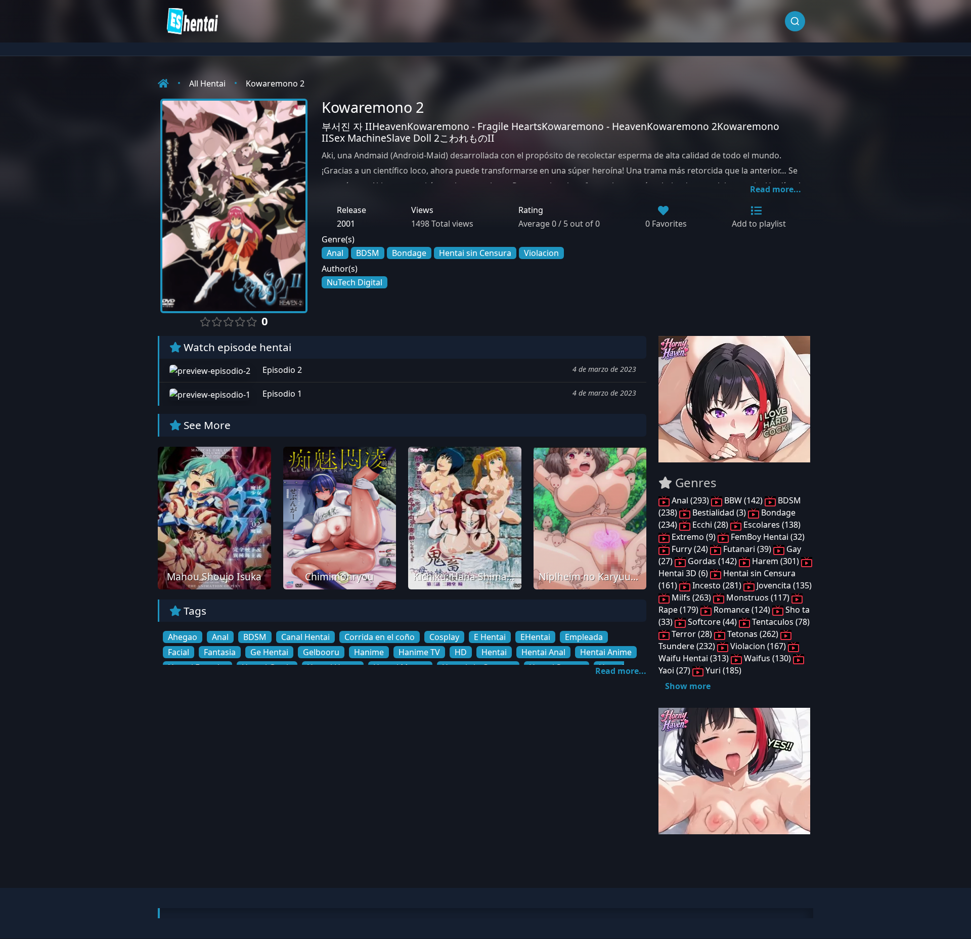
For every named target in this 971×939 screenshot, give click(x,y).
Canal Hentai (305, 637)
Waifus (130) (767, 658)
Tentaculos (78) (780, 621)
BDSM (367, 253)
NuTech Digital (354, 282)
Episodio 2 (281, 369)
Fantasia (220, 652)
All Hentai (207, 83)
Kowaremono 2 (275, 83)
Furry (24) (690, 548)
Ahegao (182, 637)
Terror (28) (692, 633)
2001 (346, 223)
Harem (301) (775, 561)
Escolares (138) (771, 524)
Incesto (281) (716, 585)
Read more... (775, 189)
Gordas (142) (712, 561)
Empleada (584, 637)
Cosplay (444, 637)
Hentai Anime (606, 652)
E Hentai (490, 637)
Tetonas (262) (752, 633)
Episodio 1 (281, 393)
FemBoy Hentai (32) (767, 536)
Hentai (494, 652)
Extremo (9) (694, 536)
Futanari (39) (747, 548)
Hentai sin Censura (475, 253)
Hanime (369, 652)
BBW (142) (743, 500)
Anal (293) (690, 500)
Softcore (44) (712, 621)
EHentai (535, 637)
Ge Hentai (269, 652)
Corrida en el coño (379, 637)
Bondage (409, 253)
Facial (178, 652)
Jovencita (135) (783, 585)
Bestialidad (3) (719, 512)
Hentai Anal (543, 652)
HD (461, 652)
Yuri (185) (722, 670)
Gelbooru (321, 652)
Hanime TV (419, 652)
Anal (335, 253)
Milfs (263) (691, 597)
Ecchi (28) (710, 524)
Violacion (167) (758, 646)
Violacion (541, 253)
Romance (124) (742, 609)
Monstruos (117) (757, 597)
